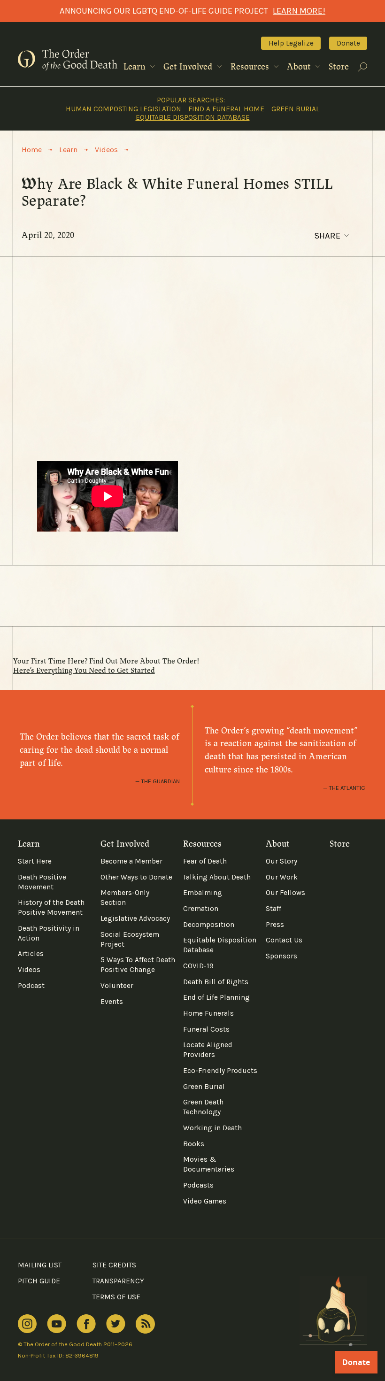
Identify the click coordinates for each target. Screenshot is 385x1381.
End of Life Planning (216, 997)
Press (275, 924)
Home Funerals (208, 1013)
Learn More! (299, 11)
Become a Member (131, 861)
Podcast (31, 985)
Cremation (200, 908)
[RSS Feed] (145, 1324)
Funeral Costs (206, 1029)
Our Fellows (285, 892)
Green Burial (295, 109)
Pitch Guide (39, 1281)
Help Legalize (291, 43)
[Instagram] (27, 1324)
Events (111, 1001)
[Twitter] (115, 1324)
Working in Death (212, 1128)
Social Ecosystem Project (129, 939)
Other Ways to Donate (136, 877)
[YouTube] (56, 1324)
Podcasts (198, 1185)
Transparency (118, 1281)
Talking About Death (217, 877)
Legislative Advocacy (135, 918)
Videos (29, 969)
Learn (135, 67)
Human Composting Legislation (123, 109)
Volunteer (116, 985)
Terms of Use (116, 1297)
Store (339, 67)
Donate (348, 43)
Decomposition (208, 924)
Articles (31, 953)
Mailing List (40, 1265)
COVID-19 (198, 966)
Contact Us (284, 940)
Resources (251, 67)
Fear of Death (205, 861)
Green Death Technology (203, 1107)
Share (327, 236)
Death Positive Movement (42, 882)
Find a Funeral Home (226, 109)
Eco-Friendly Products (220, 1070)
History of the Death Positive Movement (51, 907)
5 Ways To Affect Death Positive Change (137, 965)
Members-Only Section (124, 897)
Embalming (202, 892)
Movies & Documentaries (208, 1164)
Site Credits (114, 1265)
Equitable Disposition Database (193, 117)
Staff (273, 908)
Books (193, 1144)
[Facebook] (86, 1323)
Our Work (282, 877)
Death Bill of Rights (215, 982)
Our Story (281, 861)
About (300, 67)
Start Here (35, 861)
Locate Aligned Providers (207, 1050)
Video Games (204, 1201)
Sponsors (281, 956)
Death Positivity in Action (48, 933)
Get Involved (189, 67)
